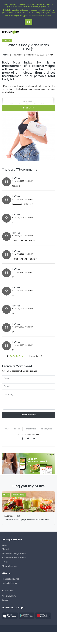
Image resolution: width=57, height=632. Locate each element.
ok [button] (28, 22)
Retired (5, 562)
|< (3, 356)
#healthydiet (31, 429)
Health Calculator (9, 583)
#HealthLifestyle (18, 495)
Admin (6, 55)
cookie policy (39, 13)
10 (21, 356)
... (23, 356)
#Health (17, 429)
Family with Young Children (14, 553)
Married (5, 549)
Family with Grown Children (14, 557)
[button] (10, 615)
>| (28, 356)
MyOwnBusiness (9, 566)
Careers (5, 600)
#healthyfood (46, 429)
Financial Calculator (10, 579)
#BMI (6, 429)
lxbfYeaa (16, 178)
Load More (28, 108)
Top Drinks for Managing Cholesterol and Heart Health (27, 519)
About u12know (9, 596)
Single (4, 545)
